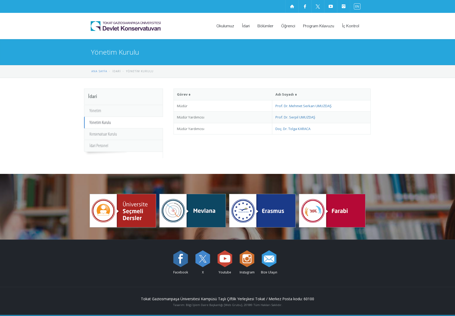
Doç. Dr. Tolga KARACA (292, 128)
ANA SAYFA (99, 71)
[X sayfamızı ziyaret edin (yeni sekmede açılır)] (317, 6)
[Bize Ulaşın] (269, 258)
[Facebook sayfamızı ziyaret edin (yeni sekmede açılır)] (305, 6)
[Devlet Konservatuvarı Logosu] (139, 26)
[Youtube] (224, 258)
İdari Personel (99, 145)
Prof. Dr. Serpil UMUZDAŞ (295, 117)
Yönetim (95, 110)
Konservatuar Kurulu (103, 134)
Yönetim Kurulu (100, 122)
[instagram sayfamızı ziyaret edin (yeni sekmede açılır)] (343, 6)
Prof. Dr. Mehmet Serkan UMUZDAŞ (303, 105)
